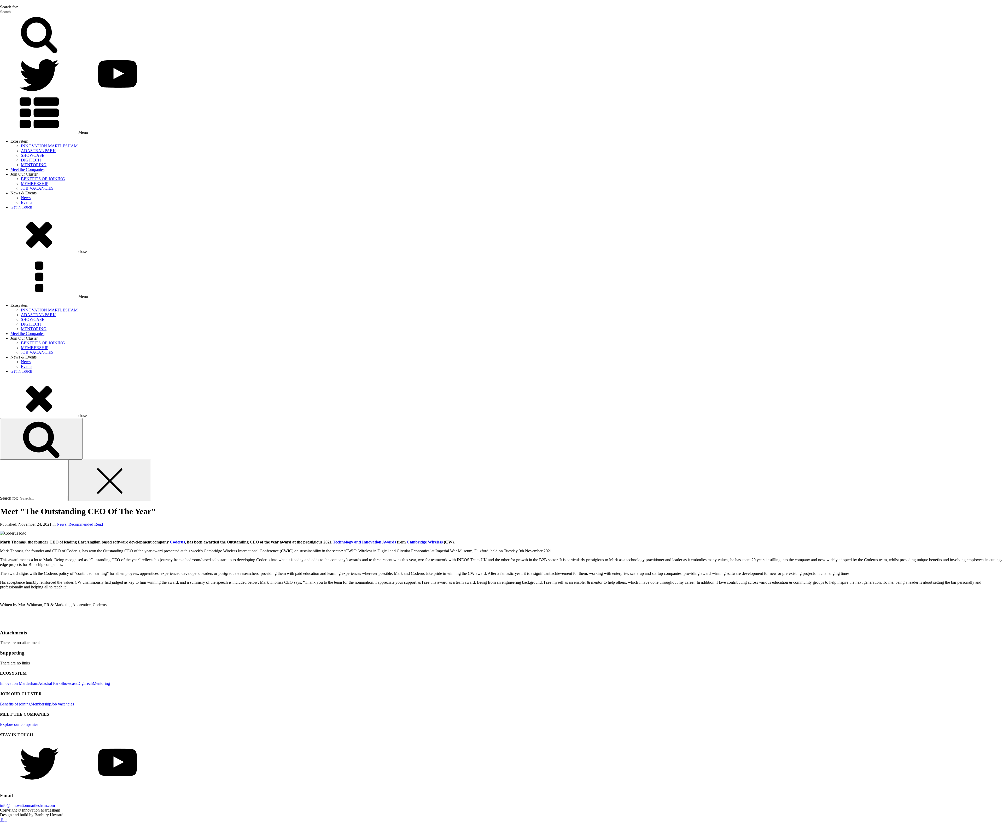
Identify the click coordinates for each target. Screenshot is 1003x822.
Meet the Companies (27, 169)
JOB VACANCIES (37, 188)
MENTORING (33, 165)
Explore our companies (19, 724)
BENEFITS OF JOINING (43, 179)
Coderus (177, 542)
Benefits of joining (15, 704)
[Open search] (41, 439)
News (26, 197)
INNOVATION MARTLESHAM (49, 146)
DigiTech (85, 683)
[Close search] (109, 480)
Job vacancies (62, 704)
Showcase (69, 683)
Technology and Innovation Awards (364, 542)
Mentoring (101, 683)
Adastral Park (49, 683)
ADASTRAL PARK (38, 150)
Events (26, 202)
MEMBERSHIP (34, 183)
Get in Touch (21, 207)
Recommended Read (85, 524)
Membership (41, 704)
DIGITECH (31, 160)
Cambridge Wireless (425, 542)
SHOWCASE (32, 155)
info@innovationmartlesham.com (27, 805)
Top (3, 819)
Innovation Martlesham (19, 683)
